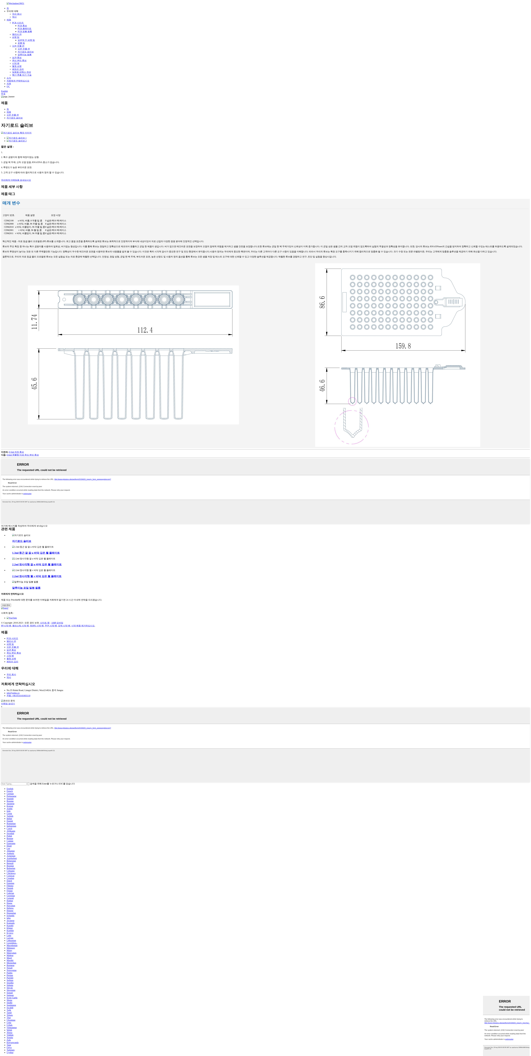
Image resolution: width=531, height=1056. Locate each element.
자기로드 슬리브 (26, 52)
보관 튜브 (17, 57)
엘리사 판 (17, 34)
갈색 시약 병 (64, 626)
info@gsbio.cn (13, 693)
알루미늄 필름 (25, 55)
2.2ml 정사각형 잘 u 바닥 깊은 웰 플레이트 (37, 564)
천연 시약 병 (51, 626)
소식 (9, 78)
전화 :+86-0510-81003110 (18, 695)
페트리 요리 (18, 69)
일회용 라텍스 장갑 (21, 72)
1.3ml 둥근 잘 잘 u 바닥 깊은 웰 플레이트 (36, 552)
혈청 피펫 (17, 66)
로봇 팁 (21, 43)
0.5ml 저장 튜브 (16, 452)
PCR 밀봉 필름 (25, 31)
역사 (14, 17)
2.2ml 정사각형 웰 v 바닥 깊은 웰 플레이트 (37, 576)
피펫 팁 (15, 37)
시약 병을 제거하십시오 (83, 626)
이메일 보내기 (8, 703)
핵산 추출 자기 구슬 (22, 75)
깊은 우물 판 (18, 46)
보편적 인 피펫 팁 (26, 40)
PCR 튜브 (22, 25)
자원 (9, 84)
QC (8, 86)
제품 (9, 20)
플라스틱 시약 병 (20, 626)
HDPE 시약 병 (37, 626)
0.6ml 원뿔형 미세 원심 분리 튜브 (23, 455)
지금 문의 (6, 605)
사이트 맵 (45, 623)
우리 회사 (17, 14)
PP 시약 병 (6, 626)
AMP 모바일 (57, 623)
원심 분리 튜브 (19, 60)
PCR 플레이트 (24, 28)
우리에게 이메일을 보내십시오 (16, 180)
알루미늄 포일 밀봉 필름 (26, 587)
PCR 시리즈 (18, 23)
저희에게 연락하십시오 (18, 81)
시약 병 (15, 63)
